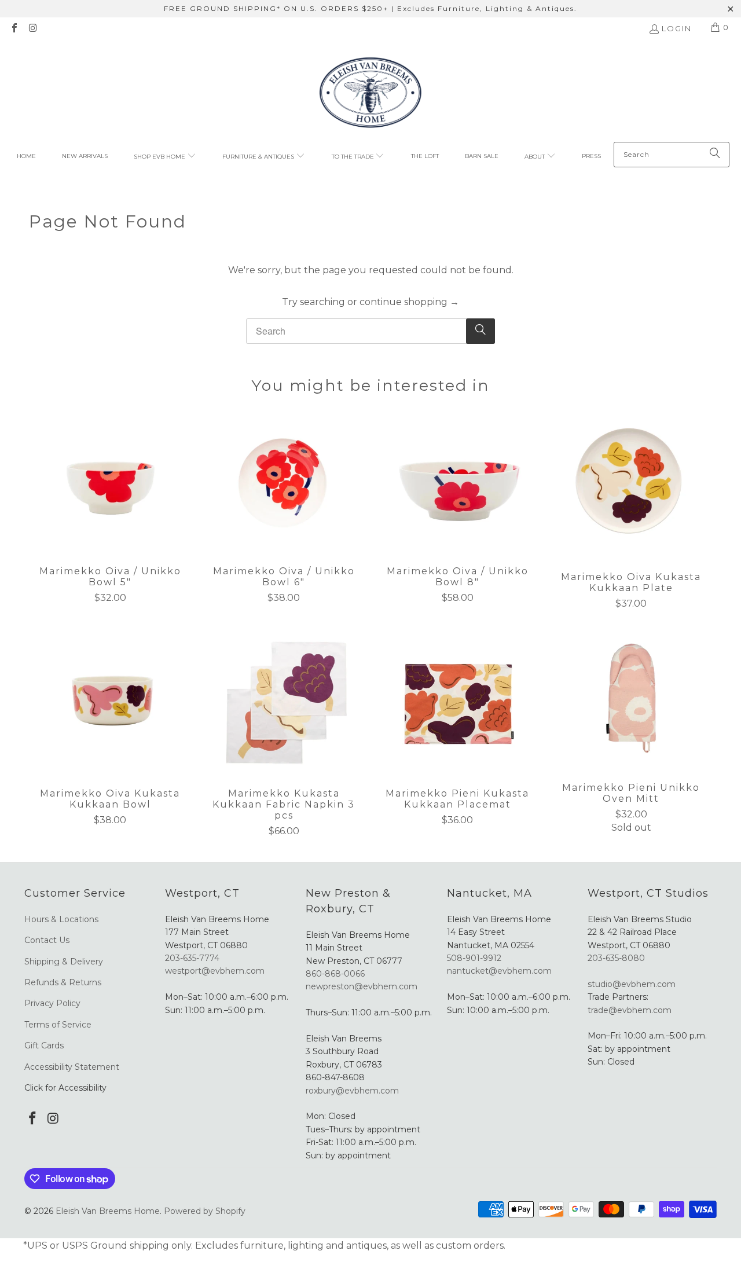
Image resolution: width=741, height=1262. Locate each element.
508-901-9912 (474, 958)
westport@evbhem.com (215, 971)
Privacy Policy (52, 1003)
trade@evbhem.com (630, 1010)
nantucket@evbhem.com (499, 971)
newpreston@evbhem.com (363, 986)
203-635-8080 (616, 958)
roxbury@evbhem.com (352, 1090)
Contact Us (46, 940)
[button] (165, 157)
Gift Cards (44, 1045)
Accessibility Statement (71, 1067)
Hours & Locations (61, 919)
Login (677, 28)
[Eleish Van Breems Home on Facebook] (14, 29)
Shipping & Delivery (63, 961)
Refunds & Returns (62, 982)
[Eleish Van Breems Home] (370, 94)
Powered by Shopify (204, 1211)
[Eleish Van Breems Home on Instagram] (32, 29)
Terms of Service (57, 1024)
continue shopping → (409, 301)
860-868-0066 (335, 973)
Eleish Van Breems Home (108, 1211)
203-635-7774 (192, 958)
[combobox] (671, 154)
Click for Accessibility (65, 1088)
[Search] (714, 154)
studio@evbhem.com (632, 984)
